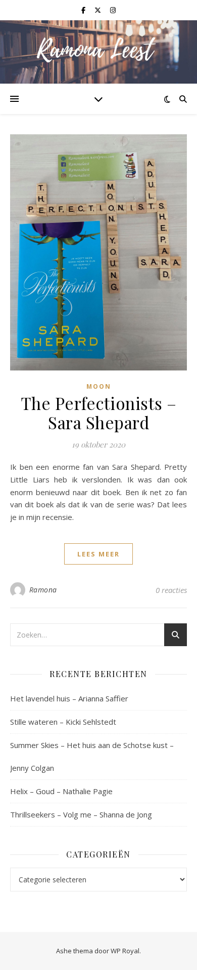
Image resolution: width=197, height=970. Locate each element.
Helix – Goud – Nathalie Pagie (61, 791)
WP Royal (125, 950)
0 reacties (171, 590)
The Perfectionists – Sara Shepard (99, 412)
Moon (98, 386)
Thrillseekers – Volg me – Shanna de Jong (81, 814)
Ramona (43, 589)
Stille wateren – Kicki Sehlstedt (63, 722)
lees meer (98, 553)
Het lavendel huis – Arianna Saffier (69, 698)
